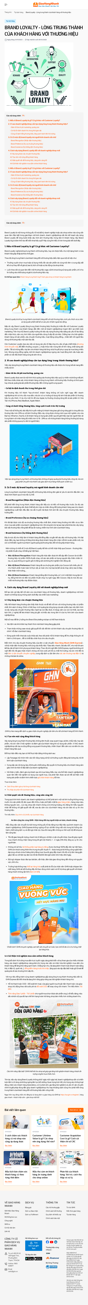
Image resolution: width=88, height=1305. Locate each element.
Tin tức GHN (70, 1208)
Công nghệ (8, 1221)
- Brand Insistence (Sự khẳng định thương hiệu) (26, 147)
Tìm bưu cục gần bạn (34, 1246)
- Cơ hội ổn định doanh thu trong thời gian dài (25, 131)
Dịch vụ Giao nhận (31, 1211)
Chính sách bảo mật (53, 1218)
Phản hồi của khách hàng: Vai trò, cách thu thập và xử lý (71, 1174)
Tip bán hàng (71, 1215)
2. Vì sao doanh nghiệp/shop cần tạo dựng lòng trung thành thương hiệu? (38, 124)
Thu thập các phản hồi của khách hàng (20, 790)
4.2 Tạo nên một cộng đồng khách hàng (24, 157)
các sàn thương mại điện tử (70, 653)
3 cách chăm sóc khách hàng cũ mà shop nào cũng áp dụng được (16, 1138)
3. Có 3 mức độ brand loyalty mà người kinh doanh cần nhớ (32, 137)
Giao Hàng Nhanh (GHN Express (68, 643)
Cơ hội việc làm (10, 1228)
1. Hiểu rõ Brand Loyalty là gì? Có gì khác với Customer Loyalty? (34, 120)
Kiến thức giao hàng (73, 1211)
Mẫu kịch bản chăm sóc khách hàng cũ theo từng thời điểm (16, 1174)
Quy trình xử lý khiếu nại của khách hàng (29, 815)
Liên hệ (7, 1231)
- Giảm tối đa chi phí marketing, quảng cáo (24, 127)
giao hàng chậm (64, 802)
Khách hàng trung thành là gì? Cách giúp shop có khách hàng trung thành (46, 277)
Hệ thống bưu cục (11, 1217)
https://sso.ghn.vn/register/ (70, 1095)
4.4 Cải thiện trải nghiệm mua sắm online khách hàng (28, 164)
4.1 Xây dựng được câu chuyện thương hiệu (25, 154)
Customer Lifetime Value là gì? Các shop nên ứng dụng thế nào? (44, 1138)
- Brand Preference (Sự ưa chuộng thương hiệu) (26, 144)
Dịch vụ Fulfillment (31, 1215)
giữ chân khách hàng (46, 777)
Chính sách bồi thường (54, 1211)
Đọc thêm (8, 1145)
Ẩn (23, 115)
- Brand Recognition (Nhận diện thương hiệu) (25, 141)
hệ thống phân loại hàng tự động (35, 847)
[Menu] (6, 4)
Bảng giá (28, 1208)
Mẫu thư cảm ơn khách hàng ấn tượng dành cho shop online (43, 1174)
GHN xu (7, 1224)
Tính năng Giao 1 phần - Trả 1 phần (21, 994)
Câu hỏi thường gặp (53, 1208)
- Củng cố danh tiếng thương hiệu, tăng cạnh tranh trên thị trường (32, 134)
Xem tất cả (74, 1110)
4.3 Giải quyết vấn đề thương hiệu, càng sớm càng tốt (28, 160)
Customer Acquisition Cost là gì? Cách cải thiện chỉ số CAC (70, 1138)
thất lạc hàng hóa (33, 866)
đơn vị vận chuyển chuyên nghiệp (21, 653)
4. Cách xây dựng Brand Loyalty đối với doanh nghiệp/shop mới (34, 150)
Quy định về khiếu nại (53, 1215)
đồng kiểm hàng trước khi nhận (37, 968)
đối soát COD (42, 986)
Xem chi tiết (34, 872)
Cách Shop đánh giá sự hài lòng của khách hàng (23, 787)
